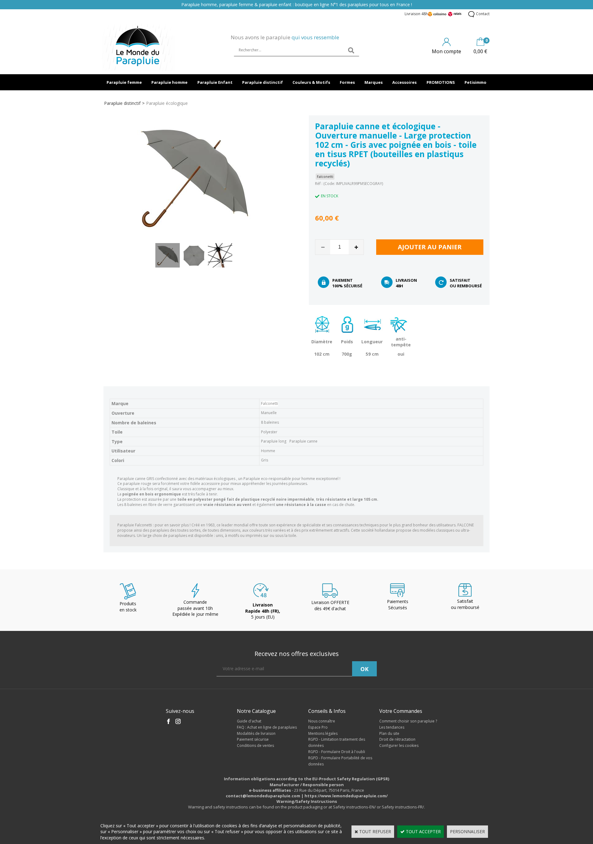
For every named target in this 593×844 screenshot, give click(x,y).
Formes (347, 82)
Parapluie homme (169, 82)
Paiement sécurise (253, 739)
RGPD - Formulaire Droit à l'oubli (336, 751)
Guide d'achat (249, 721)
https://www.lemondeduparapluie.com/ (346, 796)
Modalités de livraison (256, 733)
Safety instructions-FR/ (403, 807)
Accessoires (404, 82)
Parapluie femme (124, 82)
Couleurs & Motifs (311, 82)
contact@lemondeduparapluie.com (263, 796)
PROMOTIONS (441, 82)
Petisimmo (475, 82)
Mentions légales (323, 733)
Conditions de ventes (255, 745)
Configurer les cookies (398, 745)
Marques (373, 82)
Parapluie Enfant (215, 82)
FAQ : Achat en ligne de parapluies (267, 727)
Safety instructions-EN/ (354, 807)
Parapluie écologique (167, 103)
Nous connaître (321, 721)
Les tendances (391, 727)
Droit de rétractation (397, 739)
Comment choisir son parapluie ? (408, 721)
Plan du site (389, 733)
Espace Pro (318, 727)
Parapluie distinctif (262, 82)
